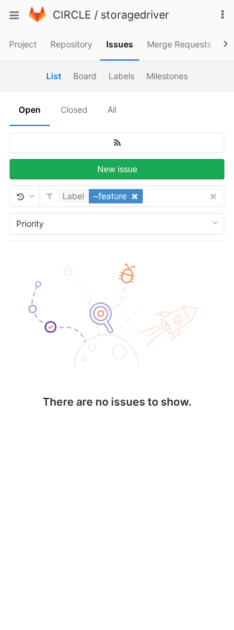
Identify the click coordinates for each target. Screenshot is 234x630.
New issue (117, 169)
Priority (30, 223)
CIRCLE (72, 14)
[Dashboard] (37, 19)
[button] (102, 196)
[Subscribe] (117, 143)
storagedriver (135, 14)
